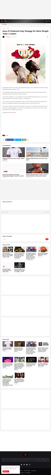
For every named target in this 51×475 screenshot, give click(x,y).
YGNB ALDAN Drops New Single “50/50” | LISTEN (13, 159)
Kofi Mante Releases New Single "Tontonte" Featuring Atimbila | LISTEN (19, 381)
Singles (7, 28)
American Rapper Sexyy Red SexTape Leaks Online (6, 270)
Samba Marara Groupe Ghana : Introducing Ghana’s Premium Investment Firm (43, 349)
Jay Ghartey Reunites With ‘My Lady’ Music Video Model (43, 364)
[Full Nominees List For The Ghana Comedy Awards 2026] (31, 359)
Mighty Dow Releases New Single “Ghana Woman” (43, 254)
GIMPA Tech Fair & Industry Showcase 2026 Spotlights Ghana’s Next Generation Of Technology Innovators (7, 382)
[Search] (49, 21)
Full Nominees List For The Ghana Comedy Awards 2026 (31, 364)
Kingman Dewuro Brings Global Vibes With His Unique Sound (18, 349)
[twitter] (24, 465)
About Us (21, 470)
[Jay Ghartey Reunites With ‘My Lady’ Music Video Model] (43, 359)
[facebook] (21, 465)
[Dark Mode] (46, 21)
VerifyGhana (28, 472)
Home (3, 28)
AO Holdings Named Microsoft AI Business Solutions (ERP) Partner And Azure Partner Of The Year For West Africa (31, 256)
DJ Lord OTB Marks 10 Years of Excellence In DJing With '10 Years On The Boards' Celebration (19, 256)
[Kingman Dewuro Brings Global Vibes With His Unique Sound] (19, 344)
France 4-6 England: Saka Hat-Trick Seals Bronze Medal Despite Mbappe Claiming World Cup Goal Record (19, 366)
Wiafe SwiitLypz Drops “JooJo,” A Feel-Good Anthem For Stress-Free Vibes (37, 175)
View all (47, 145)
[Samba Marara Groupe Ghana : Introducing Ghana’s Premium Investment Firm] (43, 344)
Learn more (12, 468)
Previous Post (5, 212)
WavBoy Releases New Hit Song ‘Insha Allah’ (36, 159)
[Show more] (28, 140)
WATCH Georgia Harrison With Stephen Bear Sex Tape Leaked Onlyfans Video (7, 255)
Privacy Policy (27, 470)
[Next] (49, 24)
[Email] (25, 140)
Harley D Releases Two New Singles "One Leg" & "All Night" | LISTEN (22, 24)
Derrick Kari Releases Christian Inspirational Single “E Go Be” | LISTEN (13, 175)
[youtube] (27, 465)
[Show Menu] (1, 21)
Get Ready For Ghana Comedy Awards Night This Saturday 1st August (7, 365)
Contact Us (33, 470)
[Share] (48, 37)
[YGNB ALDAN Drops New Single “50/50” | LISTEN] (7, 344)
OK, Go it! (6, 471)
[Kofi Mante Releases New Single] (19, 375)
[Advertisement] (25, 9)
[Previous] (47, 24)
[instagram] (30, 465)
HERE (14, 112)
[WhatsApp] (23, 140)
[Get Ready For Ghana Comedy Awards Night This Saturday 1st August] (7, 359)
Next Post (47, 212)
